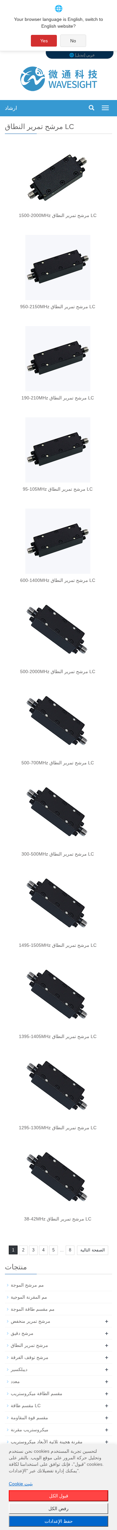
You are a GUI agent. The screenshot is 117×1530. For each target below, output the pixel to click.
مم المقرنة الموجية (29, 1297)
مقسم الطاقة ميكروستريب (36, 1393)
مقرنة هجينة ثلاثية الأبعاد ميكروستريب (47, 1441)
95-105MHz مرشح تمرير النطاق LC (58, 489)
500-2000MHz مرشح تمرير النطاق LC (57, 671)
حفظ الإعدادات (59, 1521)
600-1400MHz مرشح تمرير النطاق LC (57, 580)
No (73, 40)
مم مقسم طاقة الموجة (33, 1309)
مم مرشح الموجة (27, 1285)
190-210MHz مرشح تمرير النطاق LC (57, 397)
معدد (15, 1381)
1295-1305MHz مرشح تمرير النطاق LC (58, 1127)
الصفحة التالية (92, 1250)
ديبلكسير (19, 1369)
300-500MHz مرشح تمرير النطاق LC (57, 854)
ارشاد (11, 108)
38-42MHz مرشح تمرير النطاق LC (57, 1218)
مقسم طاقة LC (26, 1405)
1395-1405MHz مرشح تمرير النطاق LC (58, 1036)
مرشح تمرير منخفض (30, 1321)
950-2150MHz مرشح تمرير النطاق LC (57, 306)
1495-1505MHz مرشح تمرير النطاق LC (58, 945)
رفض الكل (58, 1508)
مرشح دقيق (22, 1333)
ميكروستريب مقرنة (29, 1429)
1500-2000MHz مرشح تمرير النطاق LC (58, 215)
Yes (44, 40)
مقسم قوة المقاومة (29, 1417)
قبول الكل (58, 1495)
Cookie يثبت (21, 1483)
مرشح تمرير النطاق (29, 1345)
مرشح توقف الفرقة (29, 1357)
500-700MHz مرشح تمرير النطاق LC (57, 762)
